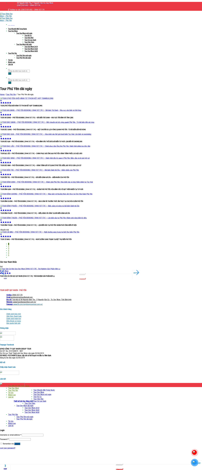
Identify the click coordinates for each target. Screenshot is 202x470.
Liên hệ (10, 64)
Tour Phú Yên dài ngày (23, 58)
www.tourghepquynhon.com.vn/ (21, 302)
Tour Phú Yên (12, 53)
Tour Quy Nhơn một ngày (24, 33)
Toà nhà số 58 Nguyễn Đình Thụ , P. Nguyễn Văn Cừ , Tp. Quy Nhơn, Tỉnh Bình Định (38, 299)
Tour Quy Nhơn (13, 31)
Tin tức (10, 60)
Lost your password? (7, 448)
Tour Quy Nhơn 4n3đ (31, 51)
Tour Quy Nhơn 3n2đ (31, 49)
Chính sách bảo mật (13, 314)
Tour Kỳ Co (28, 35)
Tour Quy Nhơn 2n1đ (31, 47)
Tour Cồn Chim (29, 42)
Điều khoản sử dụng (13, 321)
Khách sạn (11, 62)
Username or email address (10, 435)
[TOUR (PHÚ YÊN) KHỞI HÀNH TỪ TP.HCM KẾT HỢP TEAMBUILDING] (70, 100)
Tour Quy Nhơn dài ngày (24, 44)
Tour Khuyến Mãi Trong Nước (17, 29)
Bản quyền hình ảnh (13, 323)
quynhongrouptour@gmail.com (19, 297)
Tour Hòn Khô (29, 38)
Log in (17, 444)
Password (4, 439)
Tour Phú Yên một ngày (23, 55)
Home (2, 94)
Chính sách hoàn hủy (13, 318)
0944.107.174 (14, 295)
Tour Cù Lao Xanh (30, 40)
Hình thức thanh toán (13, 316)
